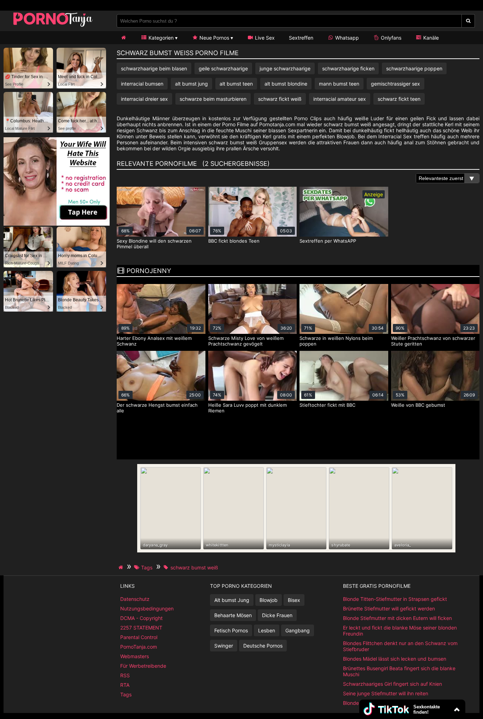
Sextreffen (301, 38)
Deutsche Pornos (263, 646)
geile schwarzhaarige (223, 68)
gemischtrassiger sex (395, 84)
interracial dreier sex (144, 99)
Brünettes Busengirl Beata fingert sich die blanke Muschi (399, 671)
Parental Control (138, 637)
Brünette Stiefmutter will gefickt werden (389, 608)
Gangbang (297, 630)
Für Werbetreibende (143, 666)
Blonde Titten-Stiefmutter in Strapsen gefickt (395, 599)
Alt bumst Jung (231, 600)
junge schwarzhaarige (285, 68)
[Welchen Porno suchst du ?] (468, 21)
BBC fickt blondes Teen (234, 241)
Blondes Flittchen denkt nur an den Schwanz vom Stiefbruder (400, 646)
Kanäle (430, 38)
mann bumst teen (339, 84)
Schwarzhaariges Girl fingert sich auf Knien (392, 684)
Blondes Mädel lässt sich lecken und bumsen (394, 659)
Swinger (223, 646)
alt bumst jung (191, 84)
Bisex (294, 600)
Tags (126, 694)
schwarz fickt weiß (280, 99)
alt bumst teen (236, 84)
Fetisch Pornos (231, 630)
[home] (122, 567)
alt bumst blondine (285, 84)
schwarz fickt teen (399, 99)
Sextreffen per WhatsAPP (327, 241)
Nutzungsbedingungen (147, 608)
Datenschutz (135, 599)
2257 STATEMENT (141, 628)
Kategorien (160, 38)
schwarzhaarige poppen (414, 68)
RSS (125, 675)
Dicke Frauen (277, 615)
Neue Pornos (213, 38)
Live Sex (264, 38)
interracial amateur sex (339, 99)
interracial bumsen (142, 84)
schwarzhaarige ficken (348, 68)
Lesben (266, 630)
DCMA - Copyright (141, 618)
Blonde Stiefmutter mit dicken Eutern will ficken (397, 618)
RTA (124, 685)
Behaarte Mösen (233, 615)
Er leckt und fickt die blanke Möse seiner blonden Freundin (400, 631)
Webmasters (134, 656)
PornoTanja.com (138, 647)
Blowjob (269, 600)
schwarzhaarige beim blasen (154, 68)
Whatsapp (346, 38)
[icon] (123, 37)
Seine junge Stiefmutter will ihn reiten (385, 693)
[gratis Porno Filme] (53, 26)
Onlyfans (390, 38)
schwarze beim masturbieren (213, 99)
